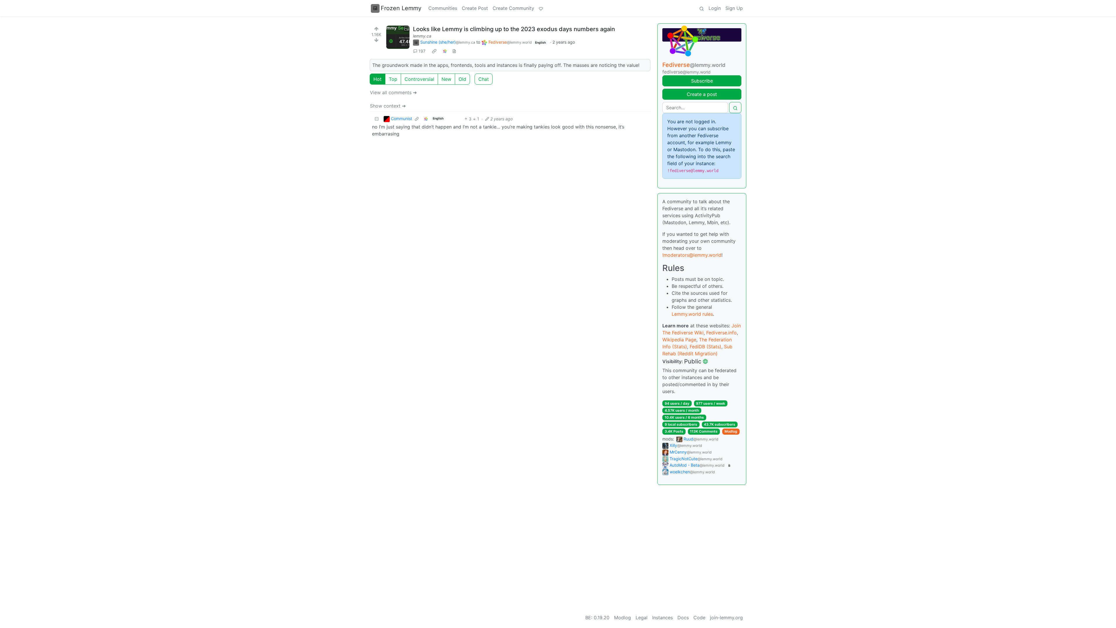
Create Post (475, 8)
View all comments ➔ (393, 92)
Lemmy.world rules (692, 314)
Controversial (419, 79)
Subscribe (702, 81)
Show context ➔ (388, 106)
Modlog (731, 431)
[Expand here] (397, 37)
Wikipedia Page (679, 339)
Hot (377, 79)
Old (462, 79)
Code (699, 617)
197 (422, 51)
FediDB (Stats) (705, 346)
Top (393, 79)
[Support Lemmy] (540, 8)
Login (715, 8)
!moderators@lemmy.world (691, 255)
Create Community (513, 8)
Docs (683, 617)
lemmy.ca (422, 35)
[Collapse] (376, 118)
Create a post (702, 94)
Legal (642, 617)
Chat (483, 79)
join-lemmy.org (726, 617)
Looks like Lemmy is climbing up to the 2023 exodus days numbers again (514, 29)
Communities (442, 8)
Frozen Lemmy (401, 8)
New (446, 79)
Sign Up (734, 8)
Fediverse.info (721, 333)
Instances (662, 617)
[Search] (701, 8)
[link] (434, 51)
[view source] (454, 51)
